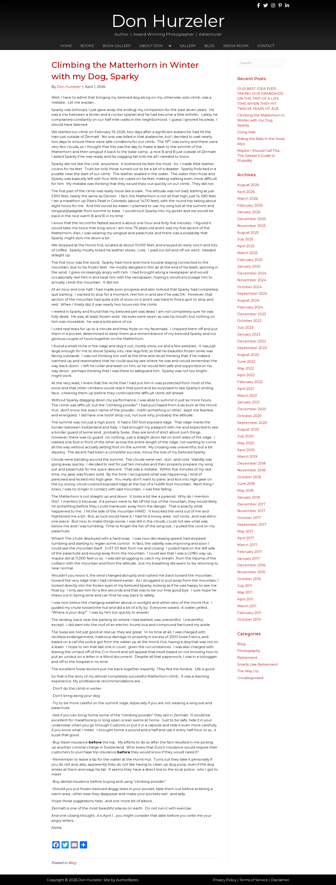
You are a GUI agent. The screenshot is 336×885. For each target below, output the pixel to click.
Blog (72, 863)
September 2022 (252, 348)
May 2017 (245, 531)
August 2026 (248, 185)
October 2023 (249, 320)
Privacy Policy (224, 880)
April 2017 (245, 538)
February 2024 (250, 307)
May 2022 (245, 368)
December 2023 (251, 314)
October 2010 (249, 619)
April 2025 (246, 246)
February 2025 (250, 259)
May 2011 (245, 592)
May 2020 (245, 443)
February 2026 (250, 205)
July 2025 (245, 239)
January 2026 (248, 212)
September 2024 (252, 293)
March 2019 (247, 456)
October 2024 (249, 287)
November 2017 (251, 511)
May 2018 (245, 490)
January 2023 (248, 334)
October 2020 (249, 416)
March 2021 (247, 395)
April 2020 (246, 450)
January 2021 (248, 402)
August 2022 (248, 354)
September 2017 (251, 524)
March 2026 (247, 198)
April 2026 (246, 191)
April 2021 (245, 388)
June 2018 (246, 483)
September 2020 (252, 422)
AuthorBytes (127, 880)
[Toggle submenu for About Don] (170, 45)
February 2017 (249, 551)
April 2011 (245, 599)
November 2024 (251, 280)
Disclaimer (280, 880)
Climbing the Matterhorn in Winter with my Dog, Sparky (261, 120)
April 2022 (246, 375)
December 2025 (251, 219)
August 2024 (248, 300)
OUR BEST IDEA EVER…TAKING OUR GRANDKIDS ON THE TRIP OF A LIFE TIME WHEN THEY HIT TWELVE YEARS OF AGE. (260, 99)
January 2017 (248, 558)
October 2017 (249, 517)
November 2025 (251, 225)
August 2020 (248, 429)
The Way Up (248, 671)
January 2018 (248, 497)
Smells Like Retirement (257, 664)
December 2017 (251, 504)
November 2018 (251, 470)
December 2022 (251, 341)
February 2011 (249, 613)
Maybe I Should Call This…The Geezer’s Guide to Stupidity (259, 155)
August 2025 (248, 232)
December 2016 (251, 565)
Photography (248, 651)
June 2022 (246, 361)
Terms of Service (253, 880)
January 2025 (248, 266)
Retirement (247, 657)
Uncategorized (250, 678)
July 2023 (245, 327)
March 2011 (246, 606)
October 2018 (249, 477)
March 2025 (247, 253)
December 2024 (251, 273)
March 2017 (247, 545)
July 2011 (244, 585)
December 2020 (251, 409)
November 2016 (251, 572)
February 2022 (250, 382)
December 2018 (251, 463)
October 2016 (249, 579)
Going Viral (246, 132)
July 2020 (245, 436)
